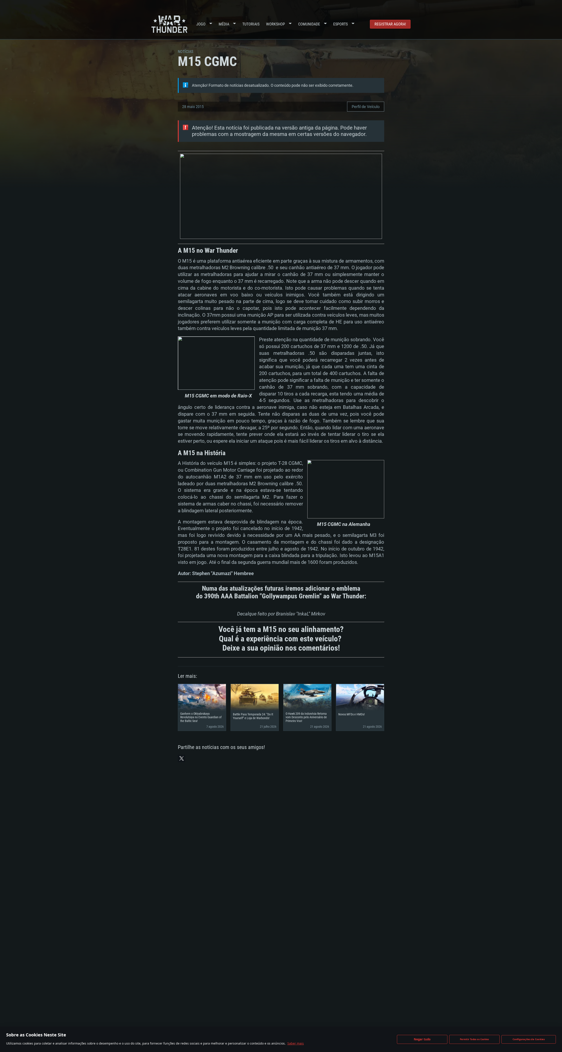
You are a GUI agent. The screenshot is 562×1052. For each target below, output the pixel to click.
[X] (181, 758)
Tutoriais (250, 24)
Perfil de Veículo (366, 106)
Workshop (275, 24)
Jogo (200, 24)
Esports (340, 24)
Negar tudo (422, 1039)
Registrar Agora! (390, 24)
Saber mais (295, 1043)
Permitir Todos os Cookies (474, 1039)
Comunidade (309, 24)
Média (224, 24)
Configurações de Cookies (529, 1039)
